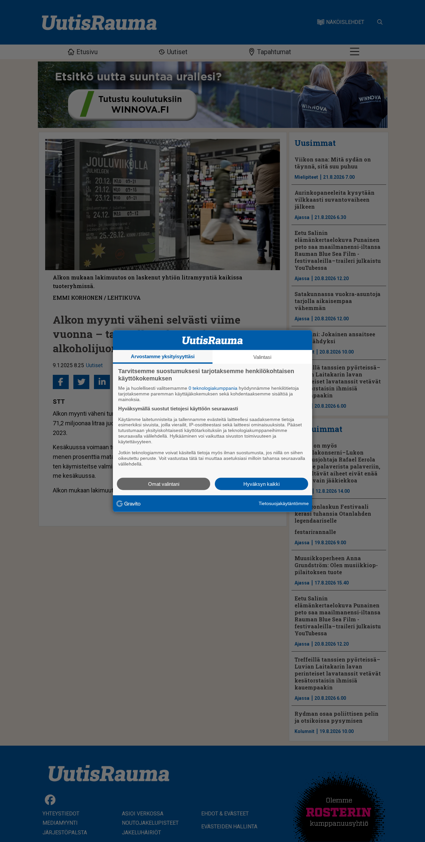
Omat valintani (163, 483)
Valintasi (262, 357)
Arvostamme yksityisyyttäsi (163, 356)
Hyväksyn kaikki (261, 483)
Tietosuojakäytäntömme (284, 503)
